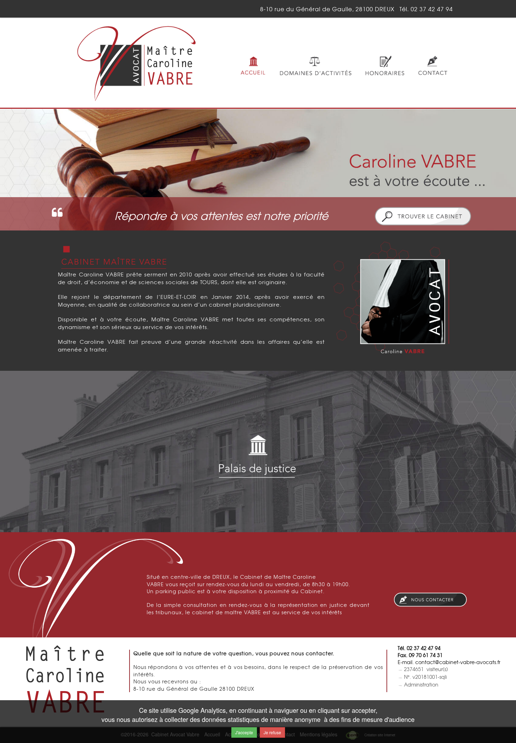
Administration (421, 684)
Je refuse (272, 732)
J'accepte (244, 732)
